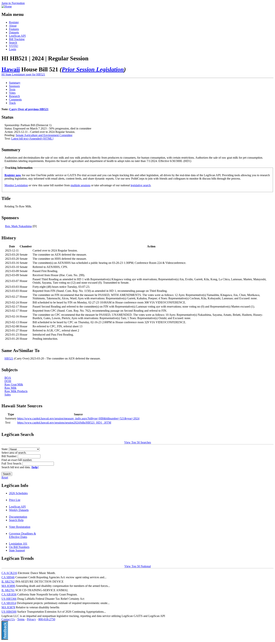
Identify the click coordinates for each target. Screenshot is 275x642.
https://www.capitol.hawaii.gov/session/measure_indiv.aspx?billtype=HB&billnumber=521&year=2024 (78, 418)
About (12, 25)
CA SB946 (8, 577)
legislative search (141, 185)
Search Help (16, 520)
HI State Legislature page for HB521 (23, 74)
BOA (7, 377)
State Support (17, 550)
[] (35, 467)
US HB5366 (8, 598)
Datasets (14, 32)
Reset (4, 477)
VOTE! (13, 45)
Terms (21, 619)
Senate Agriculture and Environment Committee (44, 135)
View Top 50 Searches (137, 442)
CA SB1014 (8, 603)
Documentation (18, 516)
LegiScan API (17, 35)
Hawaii (10, 69)
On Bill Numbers (19, 547)
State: (5, 449)
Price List (14, 499)
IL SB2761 (8, 590)
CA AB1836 (8, 594)
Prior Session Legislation (93, 69)
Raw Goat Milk (13, 384)
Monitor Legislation (16, 185)
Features (14, 29)
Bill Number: (9, 456)
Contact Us (8, 619)
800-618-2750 (46, 619)
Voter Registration (19, 526)
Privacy (31, 619)
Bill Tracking (17, 39)
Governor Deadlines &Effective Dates (22, 535)
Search (13, 42)
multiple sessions (80, 185)
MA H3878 (8, 607)
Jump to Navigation (13, 3)
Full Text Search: (11, 463)
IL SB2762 (8, 581)
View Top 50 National (137, 566)
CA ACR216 (9, 573)
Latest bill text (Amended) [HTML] (32, 138)
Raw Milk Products (16, 391)
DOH (7, 381)
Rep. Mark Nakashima (18, 226)
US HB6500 (8, 611)
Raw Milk (10, 387)
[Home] (6, 6)
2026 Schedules (18, 493)
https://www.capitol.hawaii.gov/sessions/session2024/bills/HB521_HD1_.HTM (64, 422)
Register (14, 22)
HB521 (8, 358)
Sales (7, 394)
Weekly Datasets (19, 510)
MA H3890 (8, 585)
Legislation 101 (18, 543)
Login (12, 49)
